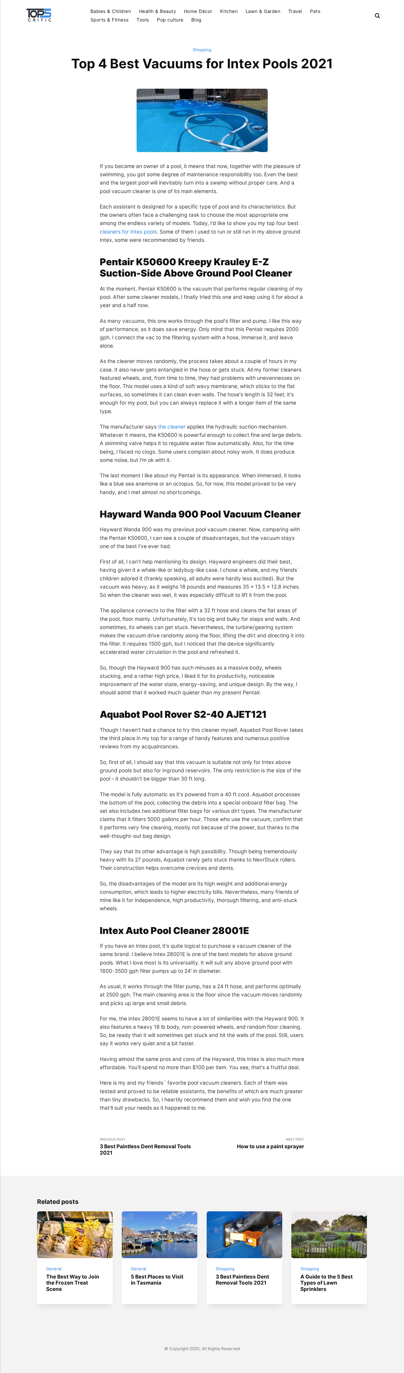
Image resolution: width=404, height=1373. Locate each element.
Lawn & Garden (263, 11)
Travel (295, 11)
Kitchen (229, 11)
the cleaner (172, 427)
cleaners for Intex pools (128, 232)
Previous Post (145, 1147)
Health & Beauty (157, 11)
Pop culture (170, 20)
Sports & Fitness (109, 20)
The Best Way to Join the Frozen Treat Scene (72, 1283)
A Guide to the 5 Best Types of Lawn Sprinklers (327, 1283)
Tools (143, 20)
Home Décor (198, 11)
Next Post (270, 1144)
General (54, 1268)
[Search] (377, 15)
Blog (196, 20)
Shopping (202, 49)
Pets (315, 11)
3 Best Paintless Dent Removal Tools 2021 (242, 1280)
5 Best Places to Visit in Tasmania (157, 1280)
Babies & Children (110, 11)
